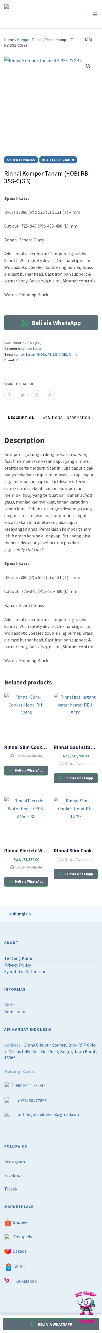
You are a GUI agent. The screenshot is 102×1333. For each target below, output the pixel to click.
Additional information (66, 417)
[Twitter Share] (23, 395)
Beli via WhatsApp (55, 323)
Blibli (19, 1266)
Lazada (20, 1251)
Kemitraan (14, 1011)
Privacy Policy (17, 965)
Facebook (13, 1175)
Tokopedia (23, 1236)
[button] (88, 66)
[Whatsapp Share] (50, 395)
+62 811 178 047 (30, 1085)
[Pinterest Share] (36, 395)
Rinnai (73, 354)
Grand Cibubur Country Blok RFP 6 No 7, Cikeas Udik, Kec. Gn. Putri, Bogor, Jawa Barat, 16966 (50, 1051)
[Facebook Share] (9, 395)
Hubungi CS (19, 914)
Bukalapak (26, 1281)
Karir (9, 1005)
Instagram (14, 1162)
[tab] (21, 418)
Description (21, 417)
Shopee (20, 1222)
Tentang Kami (18, 958)
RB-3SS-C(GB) (57, 354)
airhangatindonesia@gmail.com (49, 1114)
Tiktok (10, 1189)
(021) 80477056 (32, 1100)
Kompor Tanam (29, 39)
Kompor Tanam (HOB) (30, 354)
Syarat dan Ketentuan (25, 971)
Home (9, 39)
